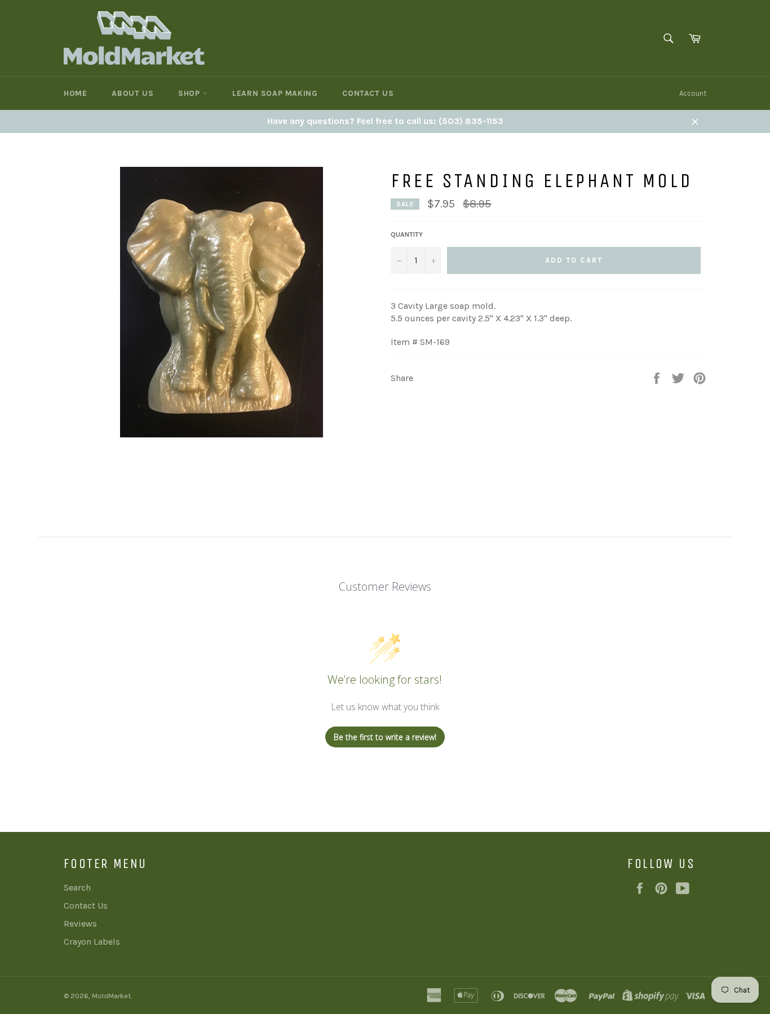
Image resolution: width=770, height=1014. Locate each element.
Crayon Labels (92, 941)
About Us (132, 93)
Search (77, 887)
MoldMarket (111, 995)
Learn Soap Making (274, 93)
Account (692, 93)
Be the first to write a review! (385, 737)
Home (75, 93)
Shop (190, 93)
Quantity (407, 234)
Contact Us (367, 93)
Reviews (80, 923)
